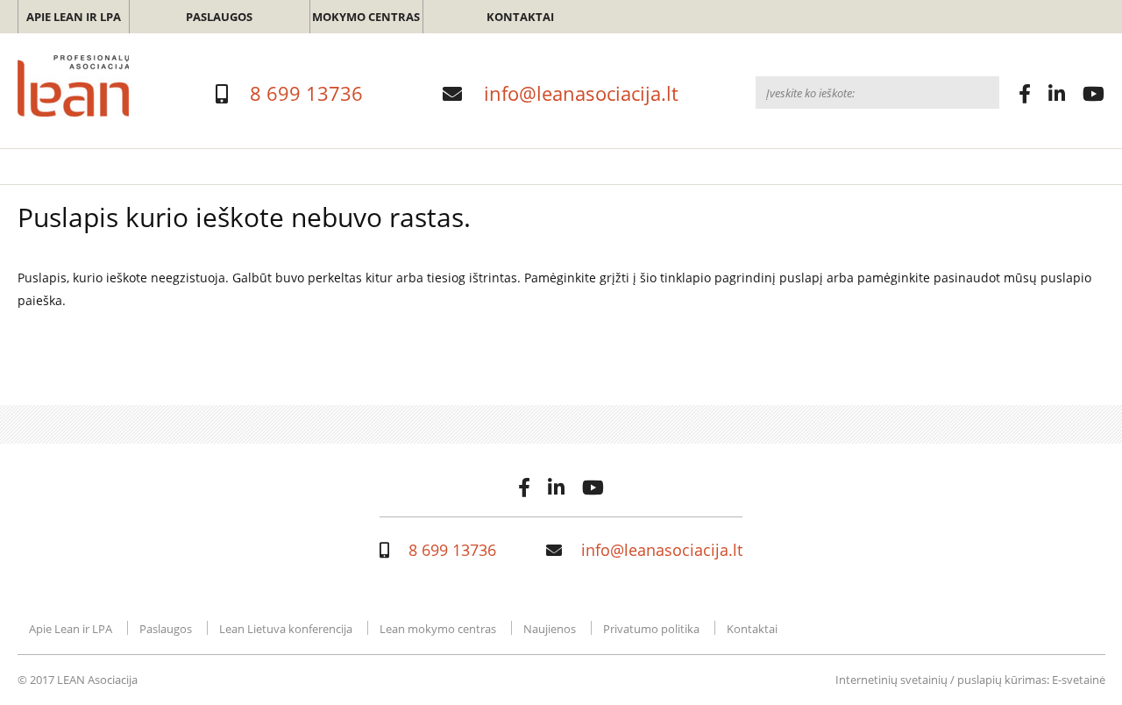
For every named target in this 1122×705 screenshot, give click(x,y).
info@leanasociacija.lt (581, 93)
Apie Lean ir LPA (73, 17)
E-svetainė (1078, 679)
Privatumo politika (651, 629)
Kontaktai (520, 17)
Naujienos (549, 629)
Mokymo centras (366, 17)
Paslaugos (219, 17)
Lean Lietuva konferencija (285, 629)
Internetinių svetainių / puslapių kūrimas (941, 679)
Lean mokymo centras (438, 629)
